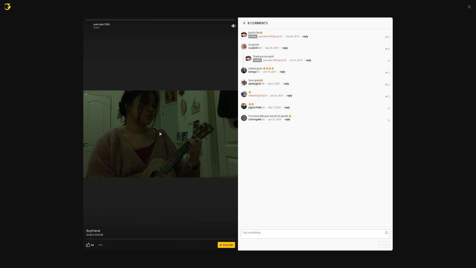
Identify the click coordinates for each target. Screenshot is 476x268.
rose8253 (253, 48)
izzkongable (255, 119)
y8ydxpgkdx (254, 83)
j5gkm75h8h (255, 107)
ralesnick (253, 95)
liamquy (252, 71)
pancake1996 (102, 24)
